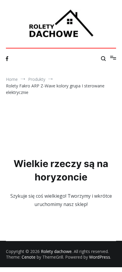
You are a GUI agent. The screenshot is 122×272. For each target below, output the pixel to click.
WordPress (99, 257)
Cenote (29, 257)
